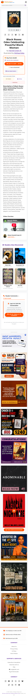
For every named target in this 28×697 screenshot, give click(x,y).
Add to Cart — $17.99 (14, 63)
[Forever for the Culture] (8, 276)
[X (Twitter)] (15, 681)
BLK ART (20, 285)
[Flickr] (19, 685)
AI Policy (14, 651)
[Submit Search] (25, 5)
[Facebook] (12, 681)
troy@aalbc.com (14, 669)
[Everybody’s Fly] (20, 256)
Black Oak (8, 265)
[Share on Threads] (12, 34)
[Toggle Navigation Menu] (26, 2)
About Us (14, 646)
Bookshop (15, 82)
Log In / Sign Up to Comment (15, 315)
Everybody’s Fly (20, 265)
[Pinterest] (15, 685)
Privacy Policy (14, 648)
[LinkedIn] (12, 685)
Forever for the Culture (8, 286)
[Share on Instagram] (8, 34)
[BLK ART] (20, 276)
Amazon (9, 78)
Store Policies (14, 653)
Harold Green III (15, 51)
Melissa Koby (19, 53)
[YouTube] (9, 681)
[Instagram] (5, 681)
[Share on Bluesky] (15, 34)
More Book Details (11, 71)
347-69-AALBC (15, 671)
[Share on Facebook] (5, 34)
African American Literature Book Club (11, 693)
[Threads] (19, 681)
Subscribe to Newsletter (14, 662)
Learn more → (11, 237)
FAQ (14, 667)
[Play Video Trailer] (14, 511)
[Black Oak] (8, 256)
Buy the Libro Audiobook (12, 60)
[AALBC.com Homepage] (7, 2)
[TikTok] (9, 685)
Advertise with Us (14, 664)
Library (20, 78)
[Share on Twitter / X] (19, 34)
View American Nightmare (14, 529)
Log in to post (7, 298)
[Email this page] (22, 34)
